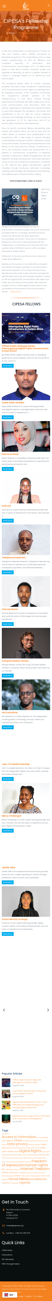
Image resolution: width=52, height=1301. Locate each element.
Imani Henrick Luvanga (15, 919)
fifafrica (28, 1162)
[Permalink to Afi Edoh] (26, 996)
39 (40, 1046)
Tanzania (6, 1183)
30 (22, 1046)
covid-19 (41, 1141)
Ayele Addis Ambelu (13, 402)
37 (36, 1046)
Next (46, 1008)
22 (46, 1043)
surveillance (38, 1179)
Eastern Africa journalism (10, 1162)
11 (24, 1043)
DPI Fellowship (8, 1259)
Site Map (19, 1296)
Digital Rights (30, 1150)
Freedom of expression (24, 1163)
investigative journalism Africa (28, 1173)
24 (9, 1046)
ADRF (4, 1141)
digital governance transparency (16, 1148)
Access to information (19, 1137)
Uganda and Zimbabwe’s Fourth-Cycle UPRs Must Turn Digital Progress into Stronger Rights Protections (29, 1105)
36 (34, 1046)
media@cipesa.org (14, 1225)
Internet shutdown (10, 1172)
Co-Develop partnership (30, 1141)
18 (38, 1043)
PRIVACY (5, 1180)
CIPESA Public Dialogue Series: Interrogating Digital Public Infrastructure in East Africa (25, 348)
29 (20, 1046)
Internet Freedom (35, 1168)
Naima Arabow (10, 454)
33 (28, 1046)
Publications (7, 1255)
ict (3, 1169)
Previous (5, 1008)
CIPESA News (7, 1250)
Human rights (36, 1165)
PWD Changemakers (11, 1264)
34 (30, 1046)
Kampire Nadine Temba (15, 660)
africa (9, 1140)
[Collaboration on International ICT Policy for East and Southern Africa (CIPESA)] (26, 5)
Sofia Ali (6, 505)
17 (36, 1043)
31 (24, 1046)
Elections (22, 1162)
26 (13, 1046)
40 (42, 1046)
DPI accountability (7, 1158)
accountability (42, 1137)
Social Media (18, 1179)
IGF (19, 1169)
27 (15, 1046)
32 (26, 1046)
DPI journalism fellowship (22, 1158)
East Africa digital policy (38, 1158)
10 (22, 1043)
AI (12, 1141)
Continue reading (38, 1067)
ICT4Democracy (11, 1169)
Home (11, 33)
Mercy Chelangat (11, 815)
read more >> (16, 291)
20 (42, 1043)
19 (40, 1043)
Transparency (14, 1183)
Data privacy (17, 1144)
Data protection (34, 1144)
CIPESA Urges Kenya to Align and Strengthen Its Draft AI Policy (26, 1081)
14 (30, 1043)
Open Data (45, 1176)
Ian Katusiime (9, 712)
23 (48, 1043)
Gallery (29, 1296)
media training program (33, 1176)
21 (44, 1043)
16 (34, 1043)
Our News (38, 1296)
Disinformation (44, 1155)
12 (26, 1043)
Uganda (24, 1183)
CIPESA (18, 1140)
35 (32, 1046)
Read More (7, 366)
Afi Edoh (12, 1025)
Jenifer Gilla (8, 867)
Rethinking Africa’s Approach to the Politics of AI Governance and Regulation (31, 1117)
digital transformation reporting (28, 1155)
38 (38, 1046)
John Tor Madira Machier (16, 764)
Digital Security (13, 1155)
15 (32, 1043)
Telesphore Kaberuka (14, 557)
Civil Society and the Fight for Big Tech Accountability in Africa (29, 1092)
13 (28, 1043)
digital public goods (33, 1148)
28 (18, 1046)
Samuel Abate (10, 609)
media (22, 1176)
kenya (17, 1175)
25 (11, 1046)
